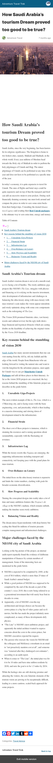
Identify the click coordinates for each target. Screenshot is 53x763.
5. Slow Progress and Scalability (22, 252)
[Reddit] (26, 734)
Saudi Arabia (7, 352)
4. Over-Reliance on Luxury (20, 248)
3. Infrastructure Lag (17, 245)
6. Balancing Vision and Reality (22, 256)
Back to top (46, 751)
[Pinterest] (9, 734)
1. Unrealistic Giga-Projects (20, 237)
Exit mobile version (26, 759)
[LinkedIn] (17, 734)
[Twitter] (13, 734)
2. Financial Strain (16, 241)
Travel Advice (19, 741)
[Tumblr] (22, 734)
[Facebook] (4, 734)
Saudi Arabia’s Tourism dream (17, 230)
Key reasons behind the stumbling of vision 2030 (25, 233)
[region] (26, 98)
